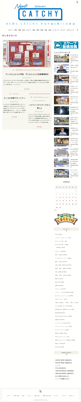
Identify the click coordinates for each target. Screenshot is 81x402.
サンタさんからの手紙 (35, 69)
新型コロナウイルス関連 (62, 340)
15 (76, 197)
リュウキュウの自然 (61, 323)
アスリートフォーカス (62, 326)
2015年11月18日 (26, 77)
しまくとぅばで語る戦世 (62, 292)
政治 (23, 30)
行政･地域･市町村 (33, 93)
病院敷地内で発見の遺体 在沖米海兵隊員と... (74, 109)
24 (60, 204)
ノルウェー (35, 100)
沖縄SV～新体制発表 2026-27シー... (74, 67)
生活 (56, 234)
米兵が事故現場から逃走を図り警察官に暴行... (74, 151)
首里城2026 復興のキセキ (63, 309)
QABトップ (70, 30)
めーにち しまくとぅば (62, 295)
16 (57, 200)
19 (66, 200)
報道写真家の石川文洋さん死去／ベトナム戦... (74, 140)
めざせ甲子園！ (60, 244)
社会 (13, 69)
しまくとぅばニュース (62, 237)
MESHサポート (40, 96)
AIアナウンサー (60, 330)
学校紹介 (59, 247)
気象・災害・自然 (46, 30)
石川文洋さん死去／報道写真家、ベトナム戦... (74, 77)
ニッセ (46, 96)
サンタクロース (26, 69)
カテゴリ (63, 30)
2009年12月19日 (39, 111)
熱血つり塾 (58, 343)
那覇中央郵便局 (19, 69)
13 (69, 197)
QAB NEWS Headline (42, 400)
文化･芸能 (47, 93)
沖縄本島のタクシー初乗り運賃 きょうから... (74, 130)
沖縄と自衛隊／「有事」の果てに (65, 302)
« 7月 (55, 210)
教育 (56, 278)
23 (57, 204)
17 (60, 200)
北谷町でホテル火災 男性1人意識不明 (74, 88)
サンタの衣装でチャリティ (14, 98)
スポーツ (29, 30)
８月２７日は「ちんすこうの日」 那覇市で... (74, 172)
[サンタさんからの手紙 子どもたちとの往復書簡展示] (27, 53)
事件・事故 (18, 30)
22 (76, 200)
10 (60, 197)
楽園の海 (58, 319)
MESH (35, 96)
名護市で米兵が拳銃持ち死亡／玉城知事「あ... (74, 119)
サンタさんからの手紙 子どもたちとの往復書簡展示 (27, 74)
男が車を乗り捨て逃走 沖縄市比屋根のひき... (74, 57)
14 (72, 197)
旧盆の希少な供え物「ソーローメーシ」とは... (74, 98)
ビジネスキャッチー (61, 258)
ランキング (55, 30)
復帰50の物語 (59, 333)
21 (72, 200)
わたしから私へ (60, 241)
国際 (31, 96)
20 (69, 200)
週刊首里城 (58, 312)
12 (66, 197)
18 (63, 200)
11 (63, 197)
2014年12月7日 (14, 101)
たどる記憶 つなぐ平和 (62, 306)
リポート (10, 30)
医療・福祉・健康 (41, 93)
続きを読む (27, 89)
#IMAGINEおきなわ (61, 316)
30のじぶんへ (59, 299)
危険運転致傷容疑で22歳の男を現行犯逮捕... (74, 161)
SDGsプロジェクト (61, 336)
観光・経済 (36, 30)
